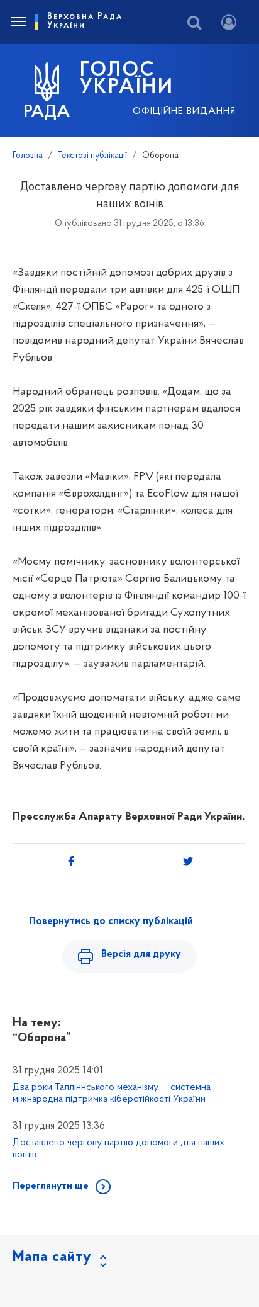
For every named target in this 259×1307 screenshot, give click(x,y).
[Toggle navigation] (17, 22)
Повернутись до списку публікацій (111, 922)
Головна (28, 156)
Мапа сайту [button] (52, 1257)
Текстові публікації (92, 156)
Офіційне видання (184, 111)
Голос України (127, 79)
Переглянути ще (51, 1186)
